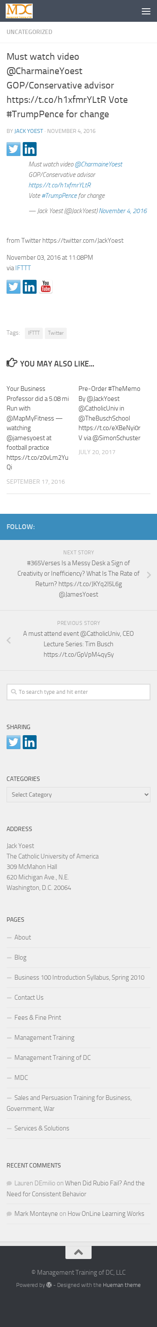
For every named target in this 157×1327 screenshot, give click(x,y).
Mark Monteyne (36, 1214)
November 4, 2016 (123, 211)
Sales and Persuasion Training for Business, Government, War (69, 1103)
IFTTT (23, 268)
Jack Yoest (28, 131)
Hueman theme (122, 1285)
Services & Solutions (41, 1128)
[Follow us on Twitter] (13, 287)
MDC (21, 1078)
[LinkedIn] (131, 525)
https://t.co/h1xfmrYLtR (59, 185)
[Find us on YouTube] (46, 287)
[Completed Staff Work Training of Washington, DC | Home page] (24, 10)
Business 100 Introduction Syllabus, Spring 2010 (79, 977)
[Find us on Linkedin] (30, 287)
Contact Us (29, 997)
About (22, 937)
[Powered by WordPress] (49, 1285)
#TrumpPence (59, 196)
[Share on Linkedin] (30, 149)
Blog (20, 957)
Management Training (44, 1038)
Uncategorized (29, 32)
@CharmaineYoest (98, 164)
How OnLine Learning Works (106, 1214)
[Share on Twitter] (13, 149)
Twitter (56, 333)
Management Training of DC (52, 1058)
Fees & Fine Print (37, 1018)
